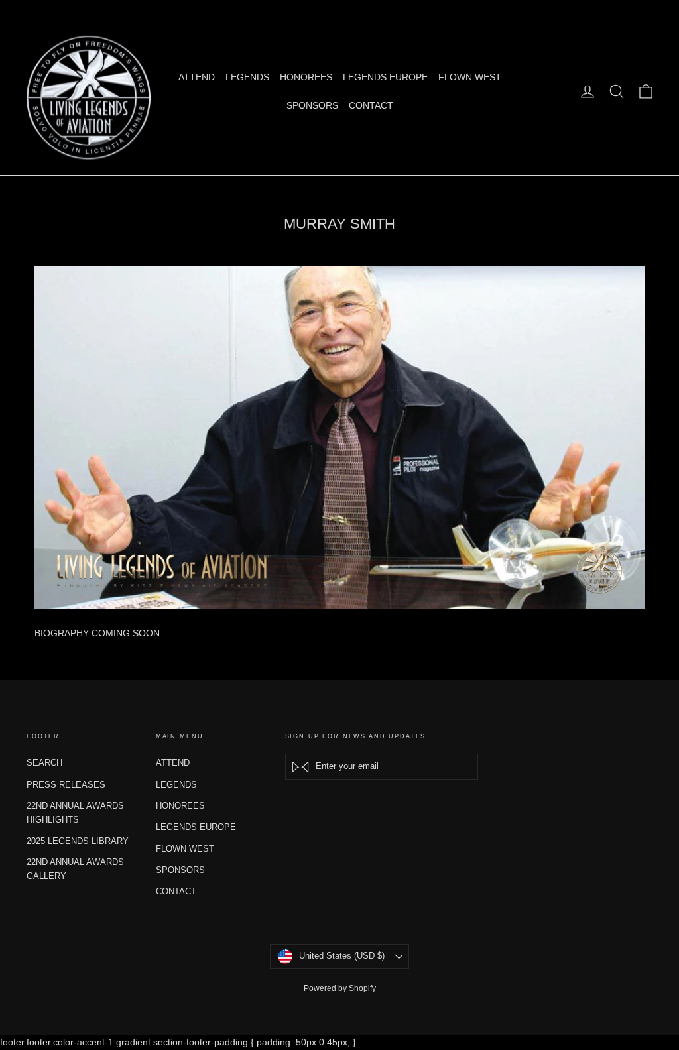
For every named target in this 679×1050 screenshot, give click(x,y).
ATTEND (196, 77)
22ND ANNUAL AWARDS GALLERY (75, 869)
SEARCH (44, 763)
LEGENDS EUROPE (385, 77)
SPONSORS (312, 105)
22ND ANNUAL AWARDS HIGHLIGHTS (75, 813)
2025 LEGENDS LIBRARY (78, 841)
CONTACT (371, 105)
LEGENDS (247, 77)
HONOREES (306, 77)
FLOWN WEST (469, 77)
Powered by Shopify (340, 988)
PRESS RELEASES (66, 784)
